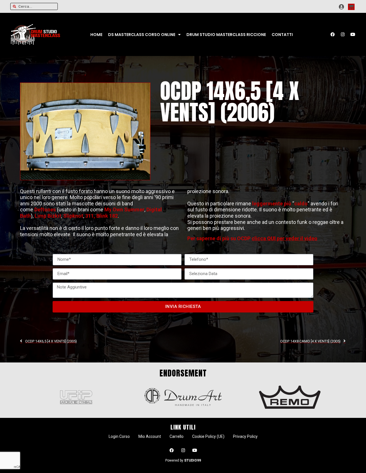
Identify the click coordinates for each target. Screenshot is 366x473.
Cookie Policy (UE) (208, 436)
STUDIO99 (192, 460)
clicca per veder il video (284, 238)
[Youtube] (353, 34)
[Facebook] (333, 34)
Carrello (177, 436)
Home (96, 34)
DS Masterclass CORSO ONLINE (141, 34)
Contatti (282, 34)
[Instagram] (343, 34)
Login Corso (119, 436)
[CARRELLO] (351, 7)
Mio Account (149, 436)
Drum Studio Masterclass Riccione (226, 34)
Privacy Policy (245, 436)
